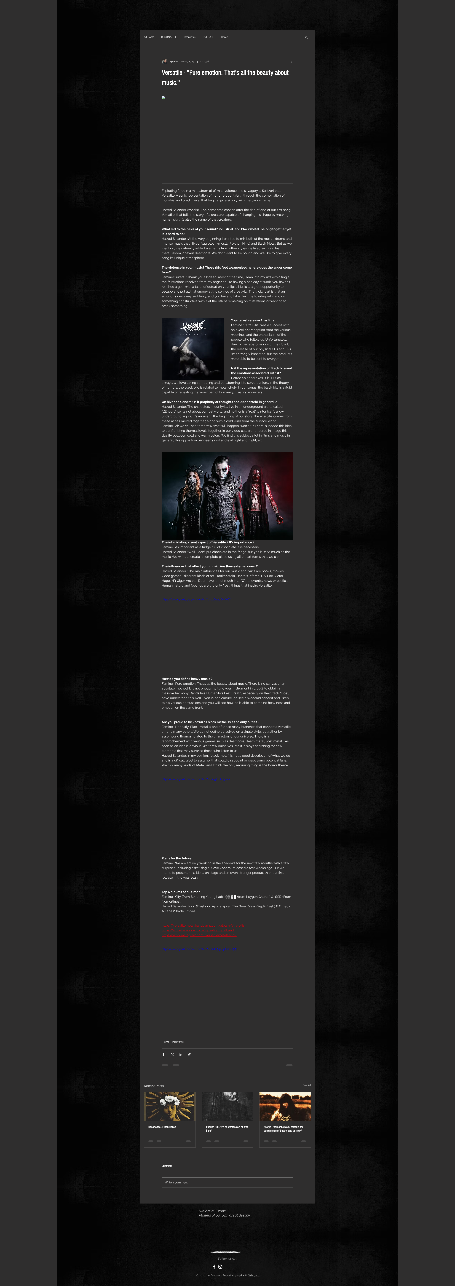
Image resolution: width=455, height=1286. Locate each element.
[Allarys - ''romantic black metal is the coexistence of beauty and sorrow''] (285, 1106)
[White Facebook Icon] (214, 1270)
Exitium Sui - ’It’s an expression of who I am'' (227, 1129)
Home (224, 37)
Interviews (190, 37)
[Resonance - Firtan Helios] (170, 1106)
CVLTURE (208, 37)
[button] (306, 37)
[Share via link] (189, 1054)
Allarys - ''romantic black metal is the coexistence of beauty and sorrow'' (283, 1129)
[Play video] (227, 634)
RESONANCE (169, 37)
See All (307, 1085)
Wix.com (253, 1278)
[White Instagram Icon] (220, 1270)
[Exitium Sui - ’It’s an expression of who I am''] (227, 1106)
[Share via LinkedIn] (181, 1054)
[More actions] (291, 61)
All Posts (149, 37)
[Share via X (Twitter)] (172, 1054)
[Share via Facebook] (163, 1054)
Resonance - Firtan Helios (162, 1127)
